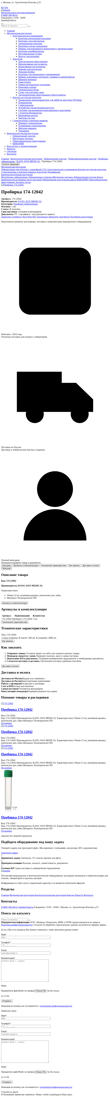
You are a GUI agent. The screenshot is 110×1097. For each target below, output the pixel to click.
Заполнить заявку (9, 853)
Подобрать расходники (81, 217)
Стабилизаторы (26, 105)
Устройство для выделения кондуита (36, 108)
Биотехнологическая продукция (22, 133)
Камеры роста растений (30, 180)
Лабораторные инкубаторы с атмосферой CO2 (24, 169)
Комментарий (8, 958)
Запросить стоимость (11, 217)
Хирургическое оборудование (33, 61)
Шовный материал (27, 79)
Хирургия (17, 59)
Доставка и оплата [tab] (91, 565)
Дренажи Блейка (26, 72)
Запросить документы (59, 217)
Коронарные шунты (28, 115)
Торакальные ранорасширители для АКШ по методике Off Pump (50, 100)
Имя (3, 934)
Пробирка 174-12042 (17, 709)
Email (3, 950)
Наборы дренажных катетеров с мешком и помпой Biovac (46, 77)
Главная (11, 31)
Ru (2, 7)
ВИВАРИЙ (18, 143)
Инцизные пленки (27, 87)
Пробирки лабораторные (25, 204)
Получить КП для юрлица (35, 217)
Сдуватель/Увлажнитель (30, 113)
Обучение (11, 151)
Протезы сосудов (26, 118)
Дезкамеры (23, 131)
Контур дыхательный (28, 56)
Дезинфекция (53, 172)
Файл (3, 986)
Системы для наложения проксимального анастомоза (44, 110)
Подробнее (6, 723)
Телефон (6, 942)
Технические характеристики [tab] (53, 565)
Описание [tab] (6, 565)
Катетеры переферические (31, 51)
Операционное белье (28, 90)
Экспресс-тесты (23, 182)
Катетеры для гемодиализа (31, 41)
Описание (6, 568)
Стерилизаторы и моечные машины (30, 120)
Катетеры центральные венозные (34, 38)
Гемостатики (24, 82)
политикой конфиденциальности (56, 1006)
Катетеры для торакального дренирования (39, 74)
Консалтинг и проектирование (22, 146)
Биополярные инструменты (31, 66)
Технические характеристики (14, 622)
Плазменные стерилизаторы (32, 125)
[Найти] (29, 26)
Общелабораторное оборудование (29, 141)
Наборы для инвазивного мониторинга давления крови (45, 48)
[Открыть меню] (2, 23)
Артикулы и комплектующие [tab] (26, 565)
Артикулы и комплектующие (14, 603)
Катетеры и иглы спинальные (32, 46)
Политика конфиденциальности (17, 925)
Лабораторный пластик (24, 136)
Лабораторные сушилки (40, 177)
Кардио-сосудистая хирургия (27, 97)
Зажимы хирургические (30, 69)
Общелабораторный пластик (82, 159)
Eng (6, 7)
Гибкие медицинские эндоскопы (34, 84)
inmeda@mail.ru (25, 907)
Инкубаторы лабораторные (14, 177)
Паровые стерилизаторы (30, 123)
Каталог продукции (10, 164)
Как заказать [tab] (74, 565)
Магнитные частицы (23, 138)
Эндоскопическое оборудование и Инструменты (42, 95)
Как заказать (7, 641)
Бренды (70, 895)
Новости (11, 149)
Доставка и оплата (10, 666)
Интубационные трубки (30, 54)
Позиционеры (25, 102)
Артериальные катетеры (30, 43)
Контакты (11, 154)
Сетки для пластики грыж (31, 92)
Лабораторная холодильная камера (59, 180)
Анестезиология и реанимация (28, 36)
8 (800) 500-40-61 (9, 15)
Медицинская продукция (19, 33)
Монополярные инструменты (32, 64)
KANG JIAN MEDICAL (28, 161)
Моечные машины (27, 128)
